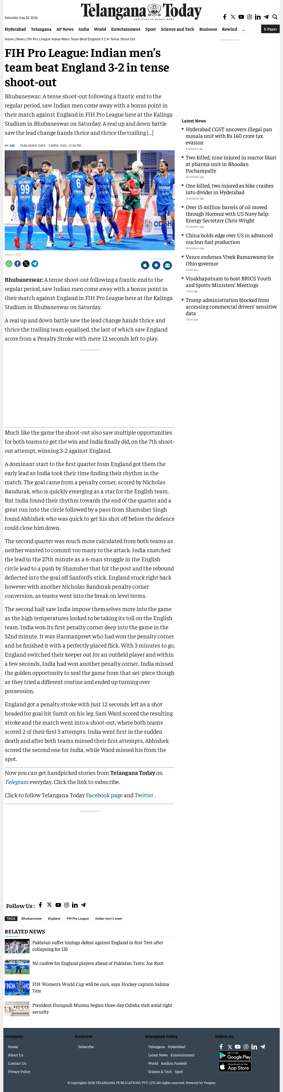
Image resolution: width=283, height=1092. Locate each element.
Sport (150, 28)
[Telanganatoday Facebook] (40, 905)
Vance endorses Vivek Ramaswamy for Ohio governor (230, 260)
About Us (15, 1054)
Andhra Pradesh (174, 1063)
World (100, 28)
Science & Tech (160, 1071)
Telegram (16, 781)
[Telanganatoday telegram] (83, 905)
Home (9, 39)
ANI (12, 145)
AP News (65, 28)
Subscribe (86, 1046)
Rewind (229, 28)
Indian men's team (108, 918)
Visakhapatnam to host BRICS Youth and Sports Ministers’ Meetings (228, 281)
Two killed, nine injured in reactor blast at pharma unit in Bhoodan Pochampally (231, 164)
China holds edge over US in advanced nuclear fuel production (229, 238)
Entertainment (125, 28)
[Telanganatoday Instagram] (66, 905)
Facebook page (104, 795)
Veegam (210, 1082)
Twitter (144, 795)
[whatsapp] (9, 263)
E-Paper (270, 28)
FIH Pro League (78, 918)
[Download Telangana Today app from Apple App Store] (145, 266)
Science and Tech (177, 28)
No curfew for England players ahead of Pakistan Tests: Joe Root (98, 963)
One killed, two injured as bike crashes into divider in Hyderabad (230, 188)
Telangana (41, 28)
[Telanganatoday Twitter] (49, 905)
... (243, 28)
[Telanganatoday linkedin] (75, 905)
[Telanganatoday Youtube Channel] (58, 905)
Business (208, 28)
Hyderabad (15, 28)
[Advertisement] (90, 852)
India (83, 28)
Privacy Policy (19, 1071)
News (20, 39)
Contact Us (17, 1063)
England (54, 918)
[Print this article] (167, 266)
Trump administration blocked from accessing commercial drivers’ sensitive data (231, 306)
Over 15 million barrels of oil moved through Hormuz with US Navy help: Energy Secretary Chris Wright (227, 213)
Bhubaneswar (32, 918)
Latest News (194, 120)
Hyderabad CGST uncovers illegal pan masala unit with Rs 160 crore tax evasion (229, 135)
